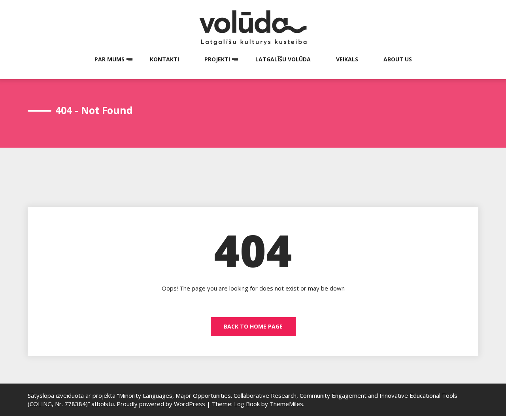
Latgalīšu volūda (283, 59)
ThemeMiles (286, 404)
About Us (397, 59)
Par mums (109, 59)
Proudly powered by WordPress (162, 404)
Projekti (217, 59)
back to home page (253, 326)
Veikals (347, 59)
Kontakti (164, 59)
